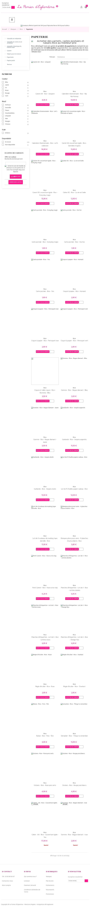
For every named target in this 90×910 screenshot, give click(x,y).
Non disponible (16, 145)
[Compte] (81, 7)
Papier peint (11, 60)
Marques (49, 876)
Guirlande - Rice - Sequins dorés (45, 489)
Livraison (27, 881)
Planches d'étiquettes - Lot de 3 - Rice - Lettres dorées (74, 589)
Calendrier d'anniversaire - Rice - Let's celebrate (45, 144)
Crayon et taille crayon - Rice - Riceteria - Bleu (45, 391)
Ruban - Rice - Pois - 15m (45, 736)
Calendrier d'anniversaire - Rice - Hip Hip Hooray (74, 95)
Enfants (16, 133)
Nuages (16, 121)
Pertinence (72, 57)
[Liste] (36, 57)
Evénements (50, 885)
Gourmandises (16, 113)
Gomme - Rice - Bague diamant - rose (74, 834)
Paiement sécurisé (30, 885)
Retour (9, 64)
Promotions (50, 894)
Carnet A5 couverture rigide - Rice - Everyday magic (44, 194)
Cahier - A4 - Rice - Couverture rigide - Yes (45, 836)
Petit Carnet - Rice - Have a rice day (45, 587)
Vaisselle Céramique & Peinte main (14, 47)
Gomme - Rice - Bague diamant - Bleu (74, 390)
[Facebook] (80, 904)
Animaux (16, 105)
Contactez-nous (7, 881)
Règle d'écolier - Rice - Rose (45, 686)
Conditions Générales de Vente (32, 891)
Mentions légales (30, 904)
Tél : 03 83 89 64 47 (8, 876)
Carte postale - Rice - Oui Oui (74, 242)
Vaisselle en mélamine (14, 38)
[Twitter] (83, 904)
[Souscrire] (13, 7)
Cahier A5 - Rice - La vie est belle (74, 192)
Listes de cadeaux (14, 153)
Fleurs (16, 110)
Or (16, 88)
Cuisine (9, 50)
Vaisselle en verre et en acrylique (14, 42)
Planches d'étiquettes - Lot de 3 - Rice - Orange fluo (74, 638)
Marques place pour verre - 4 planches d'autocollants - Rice (74, 539)
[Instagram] (87, 904)
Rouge (16, 93)
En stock (16, 142)
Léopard (16, 116)
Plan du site (49, 881)
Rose (16, 90)
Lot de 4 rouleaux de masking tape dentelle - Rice (45, 539)
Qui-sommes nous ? (30, 876)
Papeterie (10, 57)
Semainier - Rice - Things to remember (74, 736)
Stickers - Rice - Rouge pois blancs (74, 785)
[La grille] (32, 57)
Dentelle (16, 108)
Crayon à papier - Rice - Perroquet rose (45, 340)
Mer (16, 119)
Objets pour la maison (14, 54)
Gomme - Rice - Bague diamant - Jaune (45, 441)
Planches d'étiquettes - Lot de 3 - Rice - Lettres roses (45, 638)
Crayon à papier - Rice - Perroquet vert (74, 340)
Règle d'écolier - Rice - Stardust (74, 686)
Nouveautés (50, 890)
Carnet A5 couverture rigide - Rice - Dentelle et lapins (74, 144)
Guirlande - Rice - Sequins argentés (74, 439)
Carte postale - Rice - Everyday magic (45, 242)
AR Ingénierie (49, 904)
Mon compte (6, 885)
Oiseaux (16, 124)
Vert (16, 96)
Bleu (16, 82)
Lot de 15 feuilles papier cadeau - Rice (74, 489)
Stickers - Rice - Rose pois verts (45, 785)
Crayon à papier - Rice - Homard (74, 291)
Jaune (16, 85)
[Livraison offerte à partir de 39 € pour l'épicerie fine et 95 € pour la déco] (45, 26)
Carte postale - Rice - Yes (45, 291)
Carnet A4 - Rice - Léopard (45, 94)
